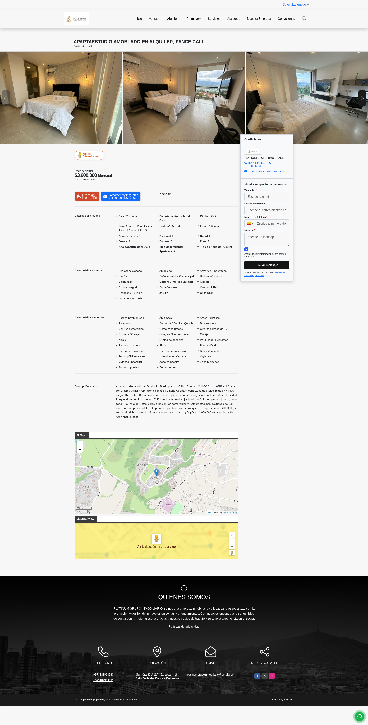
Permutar (192, 18)
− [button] (80, 449)
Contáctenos (286, 18)
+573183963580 (256, 163)
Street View (91, 155)
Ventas (153, 18)
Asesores (233, 18)
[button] (159, 140)
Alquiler (172, 18)
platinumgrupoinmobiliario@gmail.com (269, 171)
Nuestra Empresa (259, 18)
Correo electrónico (255, 203)
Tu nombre (250, 190)
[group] (61, 98)
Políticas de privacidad (184, 626)
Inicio (138, 18)
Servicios (214, 18)
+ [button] (80, 444)
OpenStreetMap (230, 512)
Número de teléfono (255, 217)
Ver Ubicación (147, 546)
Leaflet (209, 512)
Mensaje (249, 230)
